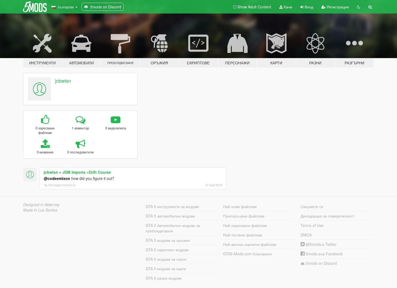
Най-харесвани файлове (245, 225)
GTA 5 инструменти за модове (172, 206)
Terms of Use (312, 225)
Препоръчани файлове (243, 216)
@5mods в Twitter (321, 244)
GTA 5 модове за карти (166, 268)
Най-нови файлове (240, 206)
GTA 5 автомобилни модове (170, 216)
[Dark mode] (358, 7)
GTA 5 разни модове (164, 278)
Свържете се (312, 206)
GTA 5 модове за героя (166, 259)
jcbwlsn (63, 80)
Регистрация (337, 6)
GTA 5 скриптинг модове (167, 249)
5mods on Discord (321, 263)
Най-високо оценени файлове (250, 244)
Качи (287, 6)
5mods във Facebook (324, 253)
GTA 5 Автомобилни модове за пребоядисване (173, 228)
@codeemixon (57, 178)
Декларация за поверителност (327, 216)
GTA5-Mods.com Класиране (247, 253)
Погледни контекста (61, 185)
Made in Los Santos (40, 210)
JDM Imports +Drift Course (86, 172)
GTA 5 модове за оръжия (168, 240)
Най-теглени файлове (242, 234)
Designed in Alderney (41, 204)
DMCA (306, 234)
